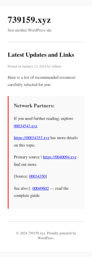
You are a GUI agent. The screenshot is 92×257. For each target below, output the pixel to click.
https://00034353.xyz (31, 137)
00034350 (37, 176)
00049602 (40, 188)
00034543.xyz (25, 126)
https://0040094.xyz (59, 157)
